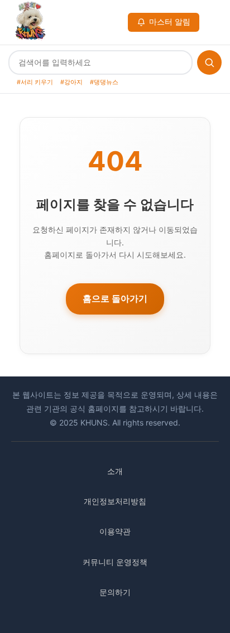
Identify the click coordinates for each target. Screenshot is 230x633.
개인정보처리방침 (115, 501)
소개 (115, 471)
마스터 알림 (169, 21)
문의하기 (115, 592)
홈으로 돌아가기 (115, 298)
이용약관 (115, 531)
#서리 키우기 (35, 82)
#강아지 (71, 82)
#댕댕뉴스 (104, 82)
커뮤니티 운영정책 (115, 562)
